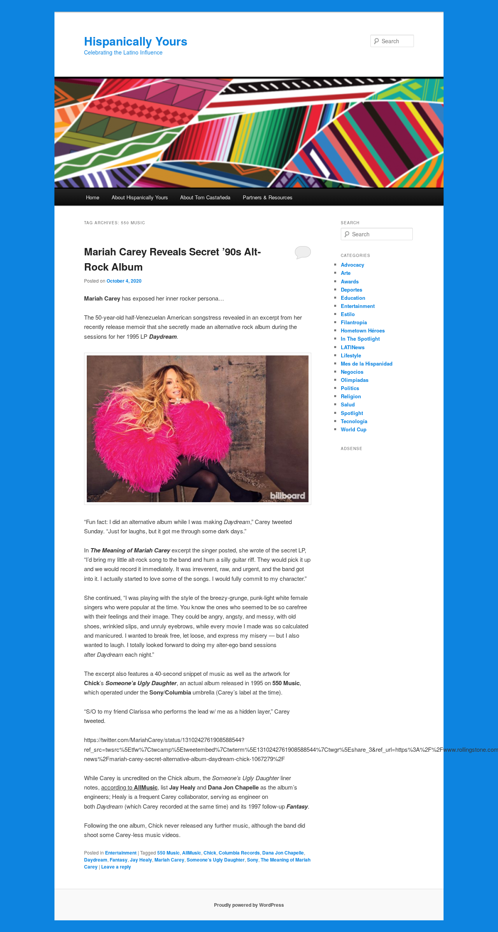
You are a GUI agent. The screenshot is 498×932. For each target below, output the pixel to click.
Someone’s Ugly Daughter (216, 859)
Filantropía (354, 322)
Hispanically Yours (136, 40)
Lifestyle (351, 355)
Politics (350, 388)
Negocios (352, 371)
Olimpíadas (354, 379)
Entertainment (121, 852)
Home (92, 197)
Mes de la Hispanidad (367, 363)
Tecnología (354, 421)
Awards (350, 281)
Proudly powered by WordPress (249, 904)
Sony (252, 859)
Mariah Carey (169, 859)
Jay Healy (141, 859)
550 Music (168, 852)
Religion (351, 396)
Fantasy (119, 859)
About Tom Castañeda (205, 197)
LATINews (353, 347)
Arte (346, 272)
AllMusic (191, 852)
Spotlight (352, 413)
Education (353, 297)
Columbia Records (239, 852)
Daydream (95, 859)
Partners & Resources (268, 197)
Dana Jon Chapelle (283, 852)
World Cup (353, 429)
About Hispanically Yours (140, 197)
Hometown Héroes (363, 330)
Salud (348, 404)
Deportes (351, 289)
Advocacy (352, 264)
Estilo (348, 314)
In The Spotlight (360, 338)
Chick (209, 852)
